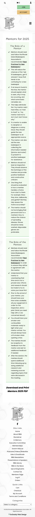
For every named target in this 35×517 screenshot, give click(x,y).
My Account (17, 493)
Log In (17, 477)
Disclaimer (17, 437)
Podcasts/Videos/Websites (17, 451)
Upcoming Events (17, 469)
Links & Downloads (17, 454)
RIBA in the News (17, 466)
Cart (17, 488)
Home (17, 431)
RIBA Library (17, 463)
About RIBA (17, 434)
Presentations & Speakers (17, 460)
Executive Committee (17, 443)
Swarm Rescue (17, 449)
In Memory (17, 440)
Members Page (17, 474)
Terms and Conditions (17, 496)
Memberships (17, 446)
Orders (17, 480)
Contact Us (17, 472)
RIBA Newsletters (17, 457)
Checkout (17, 491)
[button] (23, 7)
